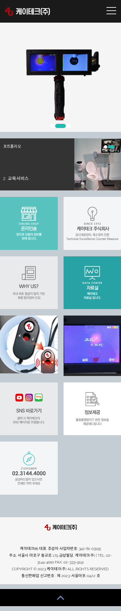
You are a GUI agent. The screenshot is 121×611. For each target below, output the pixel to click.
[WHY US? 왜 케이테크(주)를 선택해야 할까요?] (30, 282)
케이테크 (27, 11)
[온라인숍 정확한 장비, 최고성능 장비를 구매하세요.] (30, 223)
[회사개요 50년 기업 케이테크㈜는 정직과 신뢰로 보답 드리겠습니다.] (30, 344)
